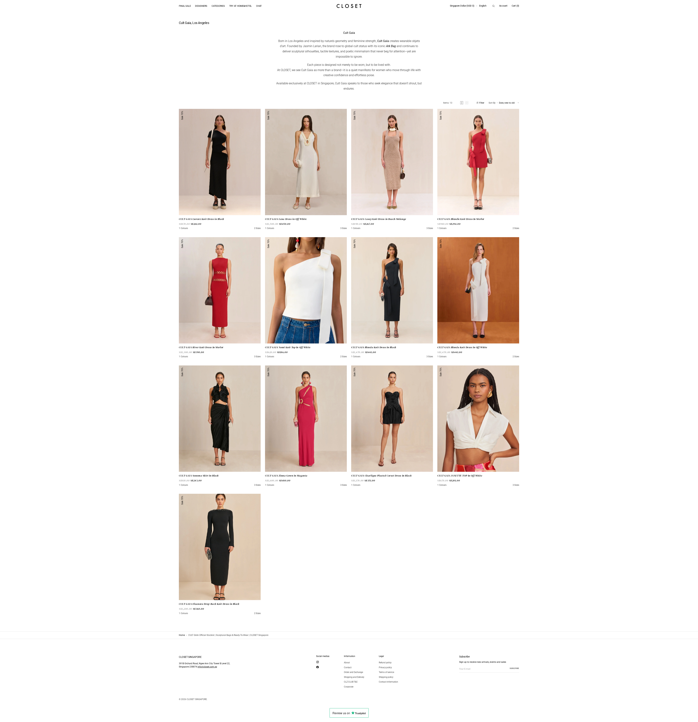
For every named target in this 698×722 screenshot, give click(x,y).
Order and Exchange (353, 672)
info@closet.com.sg (207, 666)
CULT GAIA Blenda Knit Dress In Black (373, 347)
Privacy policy (385, 667)
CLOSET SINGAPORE (197, 699)
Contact (347, 667)
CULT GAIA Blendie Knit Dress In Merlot (460, 219)
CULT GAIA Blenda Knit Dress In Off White (462, 347)
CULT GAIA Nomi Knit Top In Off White (287, 347)
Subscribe (514, 668)
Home (182, 635)
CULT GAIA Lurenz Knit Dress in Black (201, 219)
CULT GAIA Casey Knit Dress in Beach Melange (378, 219)
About (347, 662)
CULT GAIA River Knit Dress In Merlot (201, 347)
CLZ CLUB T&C (351, 682)
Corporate (348, 686)
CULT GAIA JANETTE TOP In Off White (459, 475)
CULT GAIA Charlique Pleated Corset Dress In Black (381, 475)
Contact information (388, 682)
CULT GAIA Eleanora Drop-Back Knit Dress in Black (209, 604)
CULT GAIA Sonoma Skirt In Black (199, 475)
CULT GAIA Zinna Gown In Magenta (286, 475)
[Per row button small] (467, 102)
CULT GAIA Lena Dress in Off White (286, 219)
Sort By (492, 102)
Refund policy (385, 662)
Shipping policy (386, 677)
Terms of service (386, 672)
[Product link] (220, 162)
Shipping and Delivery (354, 677)
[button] (462, 6)
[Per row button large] (462, 102)
